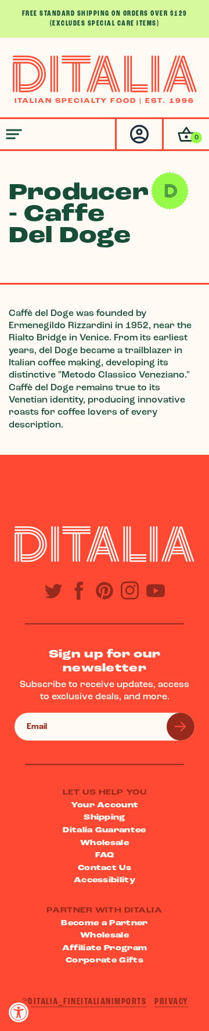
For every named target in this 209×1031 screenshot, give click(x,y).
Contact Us (104, 868)
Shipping (104, 817)
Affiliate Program (104, 948)
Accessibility (104, 880)
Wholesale (104, 843)
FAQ (104, 855)
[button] (185, 134)
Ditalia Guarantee (104, 830)
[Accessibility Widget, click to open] (19, 1012)
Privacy (171, 1002)
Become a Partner (104, 923)
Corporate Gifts (104, 960)
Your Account (105, 805)
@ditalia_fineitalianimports (84, 1002)
